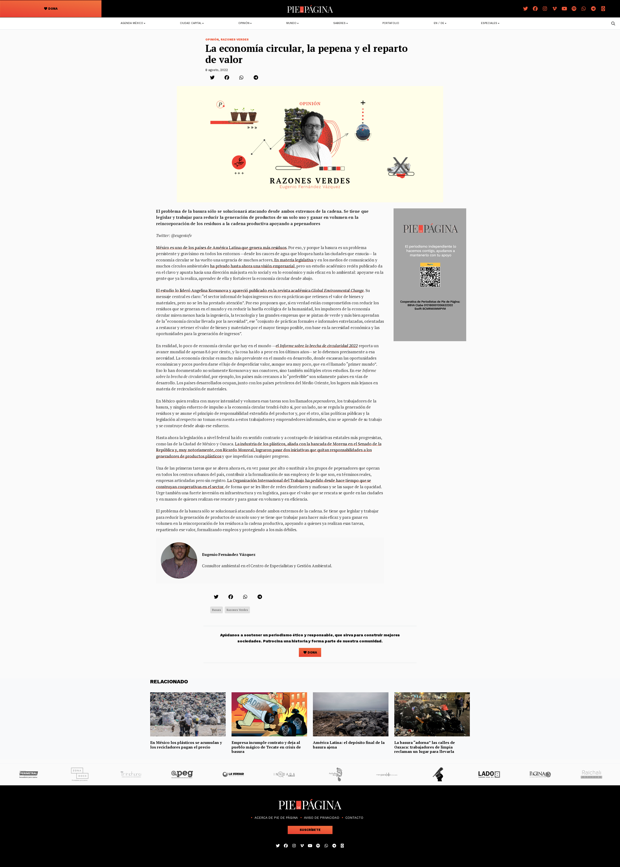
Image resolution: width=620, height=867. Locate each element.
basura (216, 610)
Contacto (354, 818)
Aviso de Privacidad (321, 818)
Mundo (291, 23)
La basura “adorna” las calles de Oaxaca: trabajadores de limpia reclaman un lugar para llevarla (424, 747)
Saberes (339, 23)
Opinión (243, 23)
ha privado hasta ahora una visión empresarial (252, 266)
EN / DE (439, 23)
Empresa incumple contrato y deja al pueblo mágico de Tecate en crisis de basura (266, 747)
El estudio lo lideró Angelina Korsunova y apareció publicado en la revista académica (260, 290)
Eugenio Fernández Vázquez (229, 554)
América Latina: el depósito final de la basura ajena (349, 744)
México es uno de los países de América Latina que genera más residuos (221, 247)
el (317, 345)
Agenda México (132, 23)
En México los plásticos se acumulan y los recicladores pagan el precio (186, 744)
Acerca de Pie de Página (276, 818)
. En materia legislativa (293, 260)
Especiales (489, 23)
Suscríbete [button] (310, 830)
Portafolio (390, 23)
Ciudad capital (191, 23)
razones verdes (237, 610)
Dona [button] (52, 8)
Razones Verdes (235, 39)
